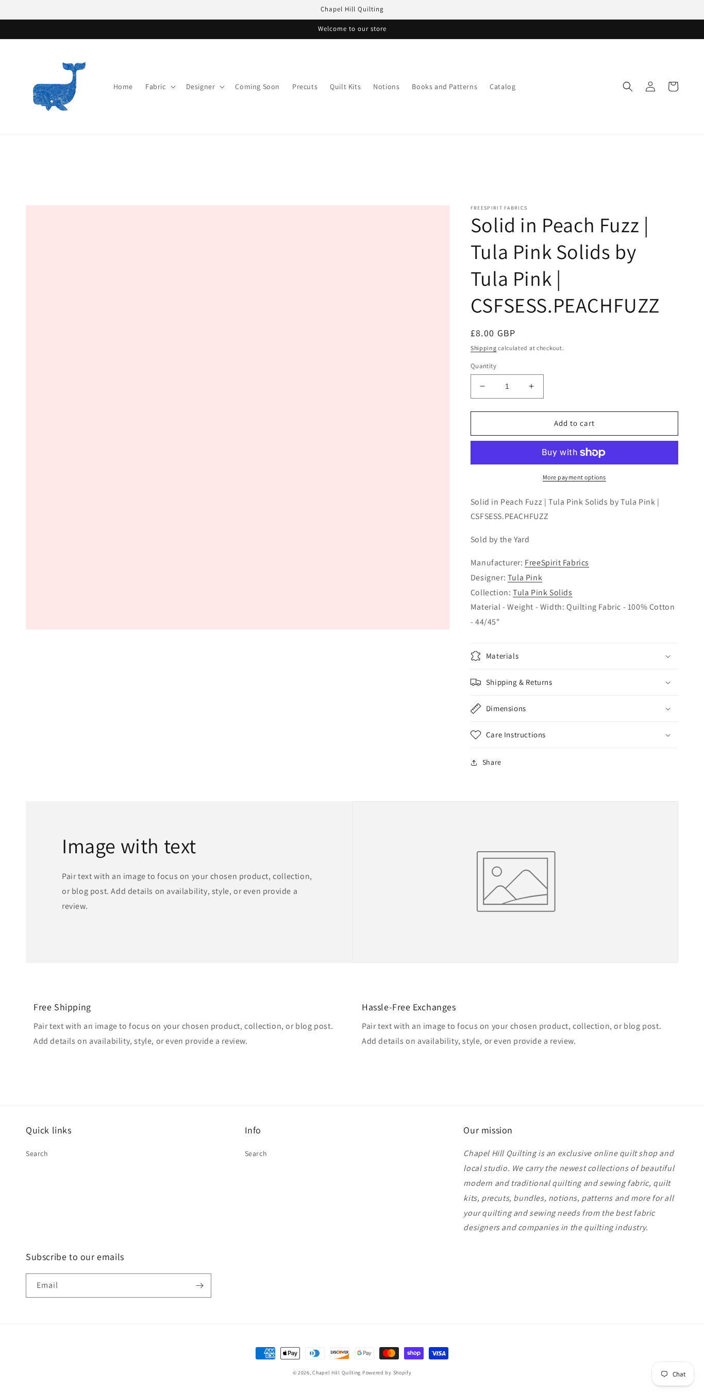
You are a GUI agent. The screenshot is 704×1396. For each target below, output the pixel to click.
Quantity (483, 365)
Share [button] (491, 762)
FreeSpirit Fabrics (557, 562)
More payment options (574, 477)
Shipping (484, 348)
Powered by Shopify (387, 1372)
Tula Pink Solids (543, 592)
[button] (159, 86)
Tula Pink (525, 577)
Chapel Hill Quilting (336, 1372)
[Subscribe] (199, 1285)
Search (37, 1153)
